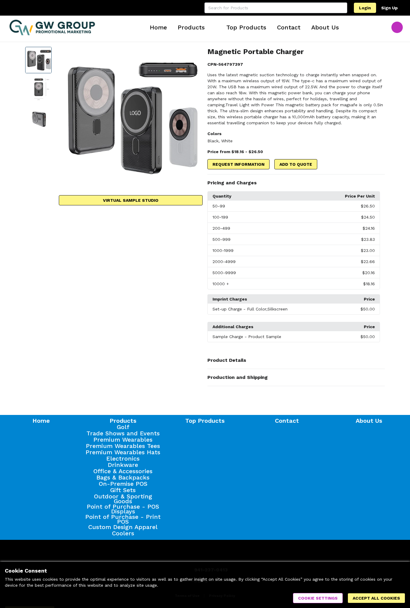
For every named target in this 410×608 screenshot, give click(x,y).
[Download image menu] (195, 54)
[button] (296, 182)
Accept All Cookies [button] (376, 598)
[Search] (342, 8)
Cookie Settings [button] (318, 598)
